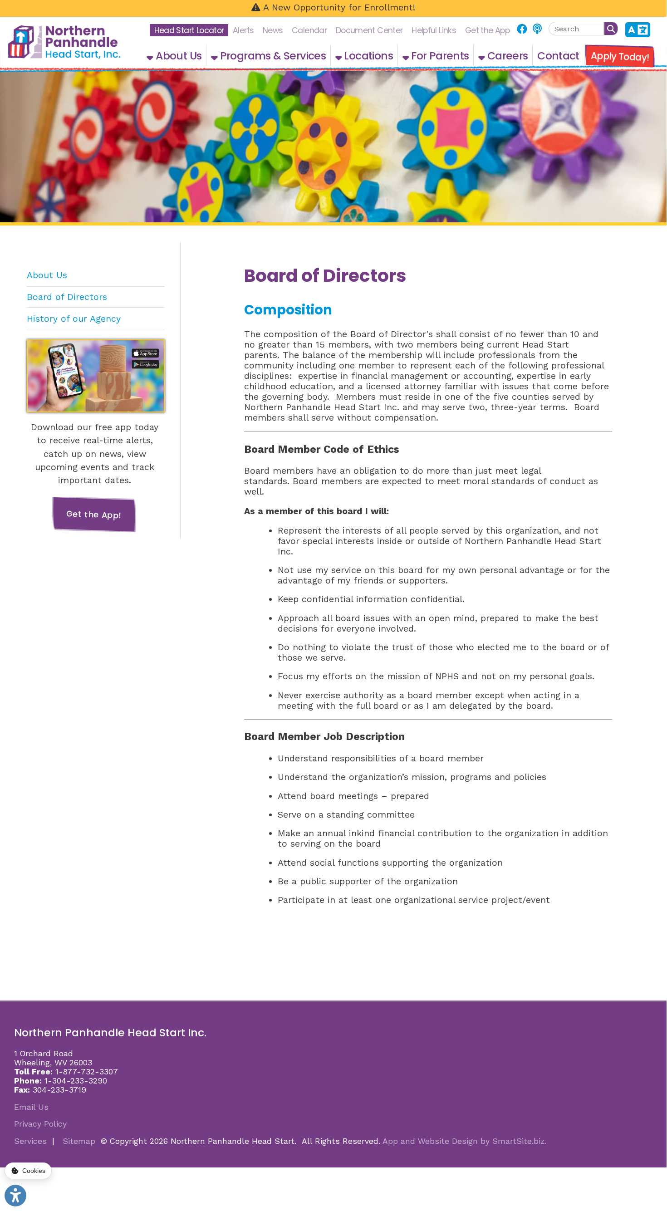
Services (30, 1141)
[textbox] (576, 29)
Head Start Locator (189, 30)
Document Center (369, 30)
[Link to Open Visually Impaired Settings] (15, 1195)
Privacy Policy (40, 1123)
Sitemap (79, 1141)
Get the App (487, 30)
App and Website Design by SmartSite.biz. (464, 1141)
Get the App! (94, 514)
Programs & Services (271, 55)
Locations (367, 55)
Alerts (243, 30)
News (273, 30)
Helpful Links (434, 30)
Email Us (31, 1107)
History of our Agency (74, 319)
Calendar (309, 30)
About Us (177, 55)
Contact (558, 55)
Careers (506, 55)
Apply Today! (619, 56)
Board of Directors (67, 297)
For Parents (439, 55)
